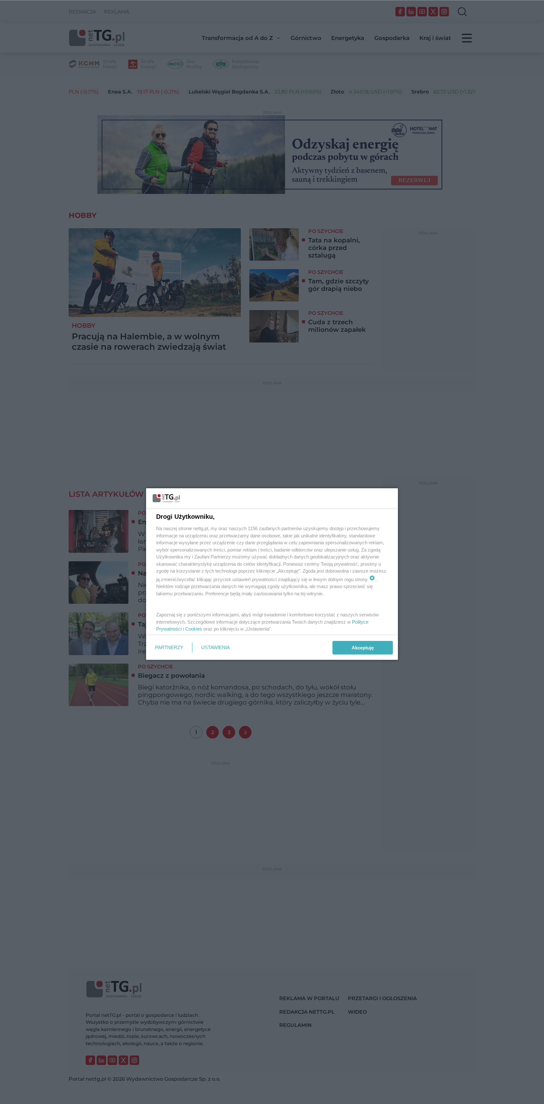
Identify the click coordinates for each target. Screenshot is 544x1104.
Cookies (193, 628)
